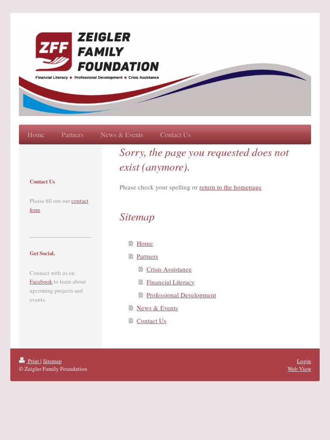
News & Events (157, 307)
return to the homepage (230, 187)
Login (304, 361)
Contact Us (151, 320)
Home (145, 243)
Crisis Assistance (169, 269)
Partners (147, 256)
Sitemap (52, 361)
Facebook (41, 281)
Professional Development (181, 294)
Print (33, 361)
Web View (299, 369)
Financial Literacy (171, 282)
